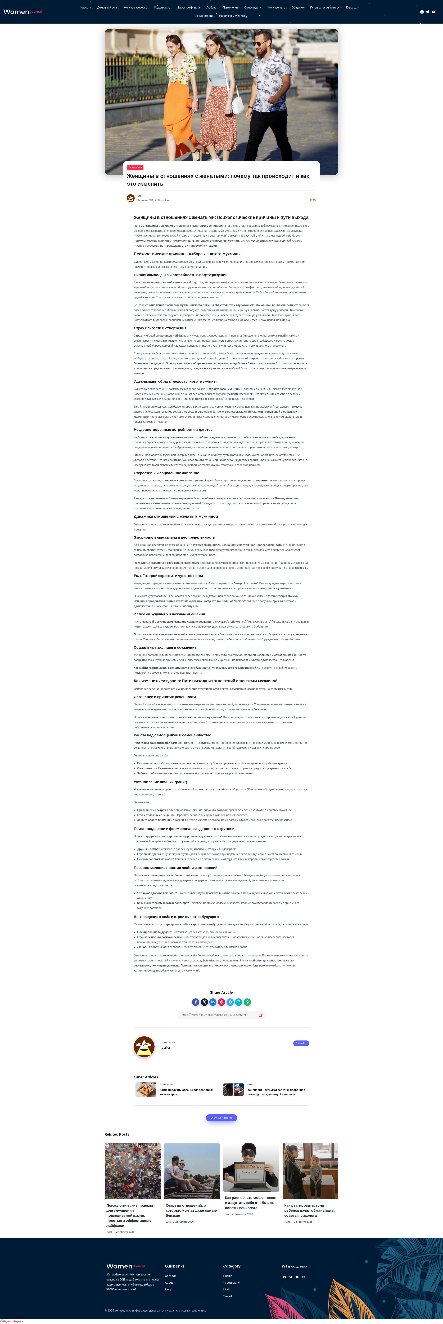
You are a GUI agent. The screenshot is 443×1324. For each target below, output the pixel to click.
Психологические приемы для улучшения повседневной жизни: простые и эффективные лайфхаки (129, 1215)
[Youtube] (297, 1277)
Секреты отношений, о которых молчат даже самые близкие (191, 1210)
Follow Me (301, 1043)
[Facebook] (284, 1277)
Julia (139, 195)
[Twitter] (290, 1277)
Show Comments (221, 1118)
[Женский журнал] (22, 12)
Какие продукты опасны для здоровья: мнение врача (186, 1092)
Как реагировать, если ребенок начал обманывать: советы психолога (309, 1210)
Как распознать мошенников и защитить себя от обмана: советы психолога (250, 1202)
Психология (135, 167)
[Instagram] (303, 1277)
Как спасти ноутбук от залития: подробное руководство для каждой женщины (276, 1092)
